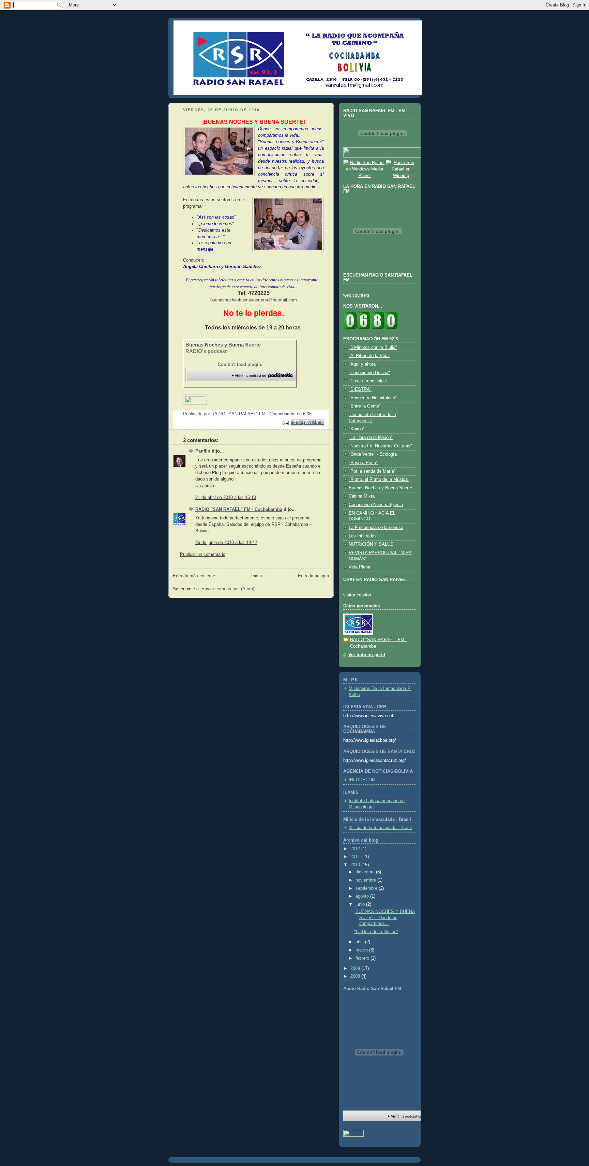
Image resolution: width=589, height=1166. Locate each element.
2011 (355, 856)
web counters (356, 295)
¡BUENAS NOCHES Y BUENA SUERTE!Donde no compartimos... (384, 917)
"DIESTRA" (360, 389)
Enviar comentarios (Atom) (227, 589)
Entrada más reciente (194, 576)
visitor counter (357, 595)
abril (360, 942)
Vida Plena (359, 567)
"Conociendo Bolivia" (369, 372)
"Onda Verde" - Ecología (373, 454)
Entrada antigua (313, 576)
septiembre (367, 888)
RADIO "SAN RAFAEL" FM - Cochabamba (238, 509)
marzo (362, 950)
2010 (355, 864)
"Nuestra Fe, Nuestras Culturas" (380, 446)
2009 (355, 968)
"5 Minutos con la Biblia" (373, 347)
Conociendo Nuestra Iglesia (376, 504)
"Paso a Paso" (363, 462)
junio (361, 904)
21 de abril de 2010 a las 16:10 (225, 497)
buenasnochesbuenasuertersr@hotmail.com (253, 300)
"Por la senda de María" (372, 471)
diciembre (366, 872)
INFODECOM (362, 780)
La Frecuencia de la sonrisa (376, 527)
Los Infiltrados (363, 536)
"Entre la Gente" (365, 406)
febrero (363, 958)
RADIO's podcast (206, 351)
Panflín (202, 451)
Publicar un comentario (202, 554)
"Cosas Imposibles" (368, 381)
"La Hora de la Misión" (371, 437)
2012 (355, 848)
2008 (355, 976)
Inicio (256, 576)
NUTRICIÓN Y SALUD (371, 544)
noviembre (366, 880)
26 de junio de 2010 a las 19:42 (226, 542)
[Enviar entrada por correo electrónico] (285, 422)
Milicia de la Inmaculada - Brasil (380, 827)
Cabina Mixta (362, 496)
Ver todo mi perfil (366, 654)
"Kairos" (357, 429)
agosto (363, 896)
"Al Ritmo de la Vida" (369, 355)
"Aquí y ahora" (363, 364)
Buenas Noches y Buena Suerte (223, 345)
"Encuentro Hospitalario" (373, 398)
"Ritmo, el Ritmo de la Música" (379, 479)
